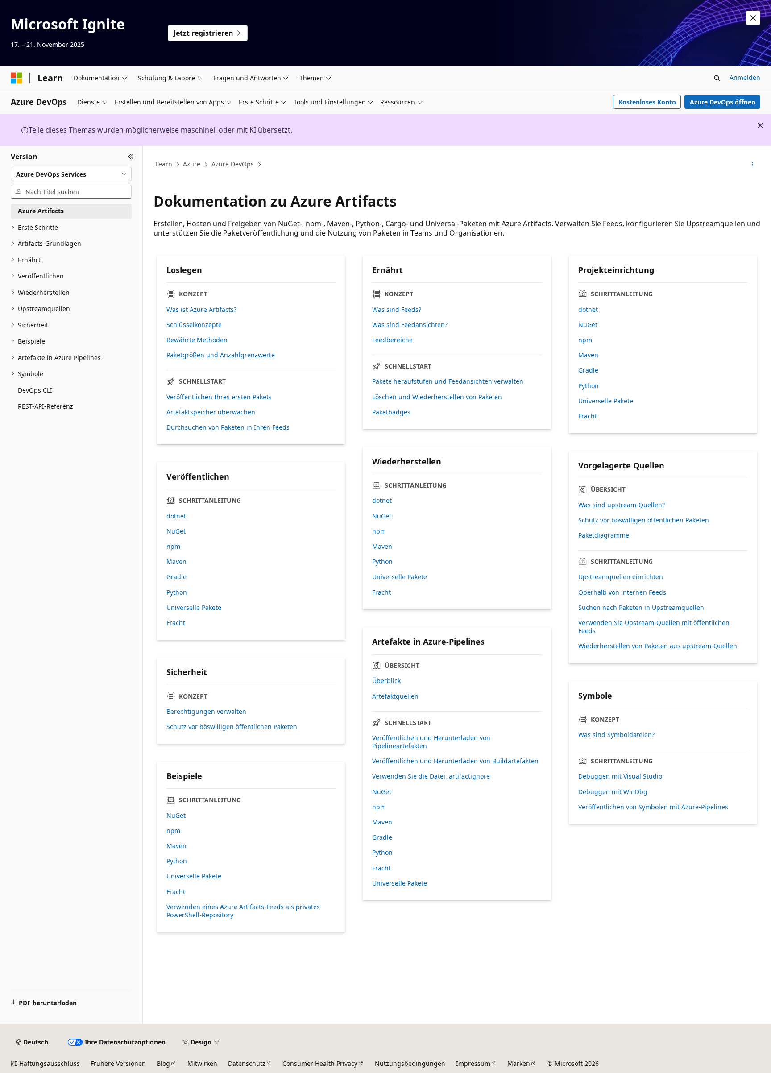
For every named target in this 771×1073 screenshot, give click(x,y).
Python (588, 386)
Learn (163, 164)
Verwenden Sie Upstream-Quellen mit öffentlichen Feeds (654, 627)
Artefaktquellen (395, 696)
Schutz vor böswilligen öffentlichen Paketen (643, 520)
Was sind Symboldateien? (616, 735)
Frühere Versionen (118, 1063)
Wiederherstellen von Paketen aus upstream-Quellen (657, 646)
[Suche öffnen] (717, 78)
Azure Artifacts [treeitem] (41, 211)
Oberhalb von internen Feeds (622, 592)
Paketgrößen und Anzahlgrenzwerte (220, 355)
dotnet (588, 310)
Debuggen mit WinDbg (612, 792)
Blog (163, 1063)
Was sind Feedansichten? (410, 325)
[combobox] (71, 174)
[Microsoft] (16, 78)
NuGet (587, 325)
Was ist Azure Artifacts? (201, 310)
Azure (191, 164)
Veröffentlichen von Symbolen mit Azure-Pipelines (653, 807)
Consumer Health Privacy (319, 1063)
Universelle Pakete (605, 401)
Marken (518, 1063)
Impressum (473, 1063)
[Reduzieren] (131, 156)
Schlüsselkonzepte (194, 325)
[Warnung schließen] (753, 18)
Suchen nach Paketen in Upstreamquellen (641, 608)
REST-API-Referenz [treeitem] (45, 406)
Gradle (588, 370)
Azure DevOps (232, 164)
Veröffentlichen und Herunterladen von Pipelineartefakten (431, 742)
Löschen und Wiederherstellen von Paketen (437, 397)
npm (585, 340)
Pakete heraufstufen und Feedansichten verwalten (447, 381)
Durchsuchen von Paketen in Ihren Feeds (228, 427)
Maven (588, 355)
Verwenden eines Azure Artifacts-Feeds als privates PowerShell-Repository (243, 911)
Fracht (587, 416)
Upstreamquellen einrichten (620, 577)
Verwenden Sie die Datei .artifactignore (431, 776)
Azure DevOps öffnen (722, 102)
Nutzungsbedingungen (410, 1063)
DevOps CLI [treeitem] (35, 390)
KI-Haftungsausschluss (45, 1063)
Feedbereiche (392, 340)
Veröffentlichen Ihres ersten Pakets (219, 397)
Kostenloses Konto (647, 102)
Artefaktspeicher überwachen (210, 412)
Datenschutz (246, 1063)
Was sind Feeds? (396, 310)
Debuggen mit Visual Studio (620, 776)
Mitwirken (202, 1063)
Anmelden (745, 77)
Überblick (386, 681)
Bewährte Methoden (197, 340)
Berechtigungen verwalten (206, 712)
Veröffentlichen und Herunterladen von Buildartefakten (455, 761)
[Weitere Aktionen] (752, 164)
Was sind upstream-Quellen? (621, 505)
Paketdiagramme (603, 535)
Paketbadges (391, 412)
